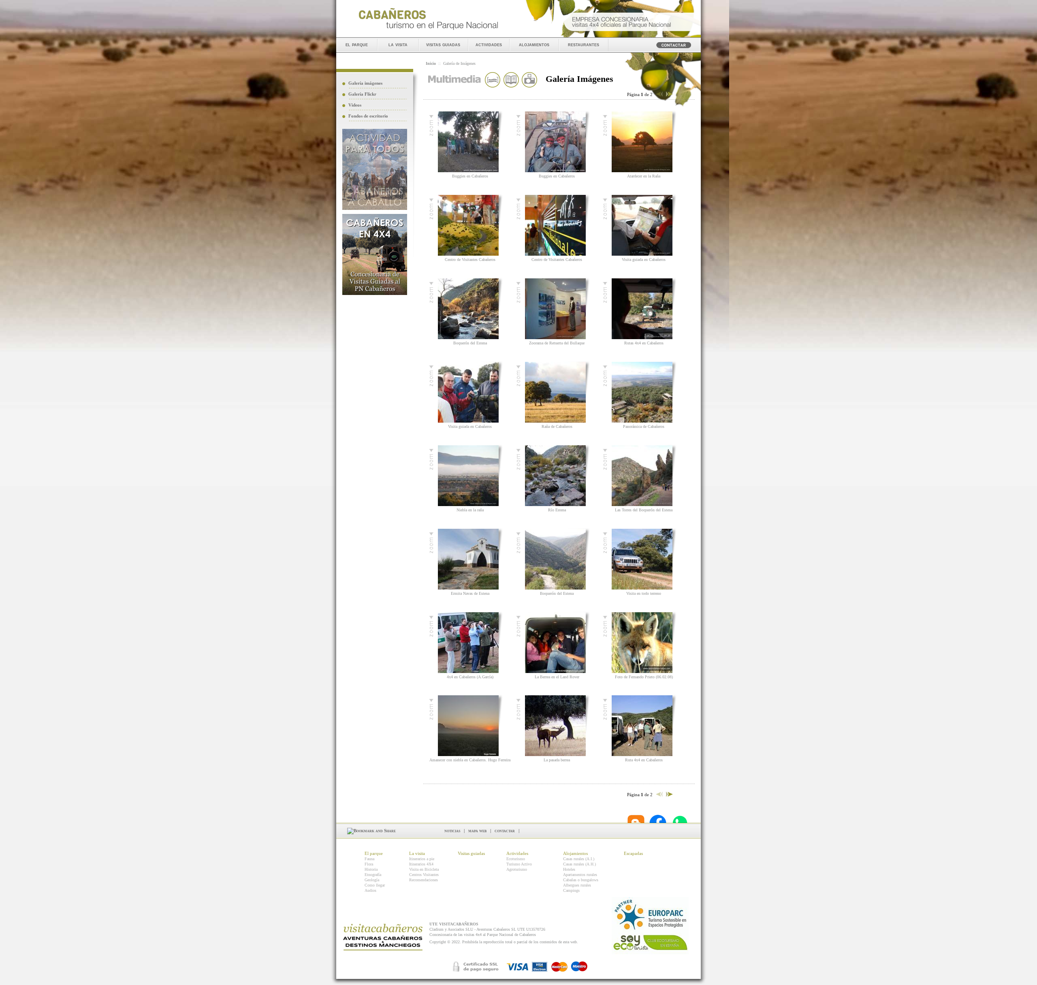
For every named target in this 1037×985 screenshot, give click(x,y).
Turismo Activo (519, 864)
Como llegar (375, 885)
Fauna (369, 859)
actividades (489, 44)
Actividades (517, 853)
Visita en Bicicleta (424, 869)
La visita (417, 853)
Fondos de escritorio (368, 115)
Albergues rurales (577, 885)
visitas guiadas (443, 44)
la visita (398, 44)
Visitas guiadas (471, 853)
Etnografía (373, 874)
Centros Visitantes (424, 874)
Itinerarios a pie (421, 859)
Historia (371, 869)
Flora (369, 864)
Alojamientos (575, 853)
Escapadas (633, 853)
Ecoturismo (515, 859)
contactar (505, 830)
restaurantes (583, 44)
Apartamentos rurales (580, 874)
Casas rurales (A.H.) (579, 864)
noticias (452, 830)
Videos (354, 105)
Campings (571, 890)
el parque (357, 44)
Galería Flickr (362, 94)
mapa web (477, 830)
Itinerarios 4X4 (421, 864)
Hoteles (569, 869)
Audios (370, 890)
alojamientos (534, 44)
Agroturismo (516, 869)
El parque (374, 853)
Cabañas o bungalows (580, 880)
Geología (372, 880)
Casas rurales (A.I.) (578, 859)
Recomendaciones (423, 880)
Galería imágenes (365, 83)
